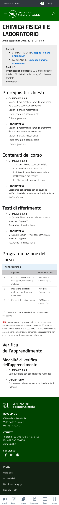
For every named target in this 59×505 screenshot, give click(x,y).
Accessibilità (9, 478)
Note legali (8, 472)
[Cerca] (53, 14)
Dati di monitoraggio (12, 484)
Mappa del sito (10, 490)
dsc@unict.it (9, 444)
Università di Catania (12, 3)
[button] (21, 3)
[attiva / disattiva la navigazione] (5, 13)
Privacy (6, 466)
